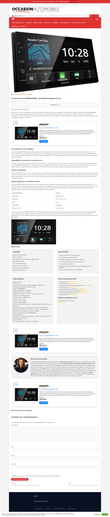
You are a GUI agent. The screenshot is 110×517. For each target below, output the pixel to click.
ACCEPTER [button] (105, 514)
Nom (12, 446)
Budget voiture (37, 22)
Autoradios (15, 94)
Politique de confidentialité (59, 508)
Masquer (57, 104)
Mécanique (55, 22)
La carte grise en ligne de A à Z (41, 501)
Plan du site (47, 508)
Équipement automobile (19, 26)
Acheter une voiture (18, 22)
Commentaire (15, 425)
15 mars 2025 (15, 101)
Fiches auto (47, 22)
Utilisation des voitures (78, 22)
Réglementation (65, 22)
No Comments (24, 101)
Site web (13, 464)
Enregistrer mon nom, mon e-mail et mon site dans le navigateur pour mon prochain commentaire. (35, 476)
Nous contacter (38, 508)
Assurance (29, 22)
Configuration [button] (97, 514)
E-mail (13, 455)
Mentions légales (71, 508)
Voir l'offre (73, 1)
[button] (20, 109)
